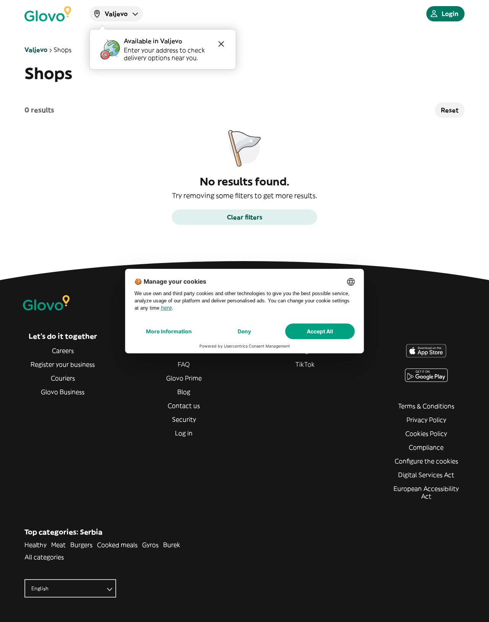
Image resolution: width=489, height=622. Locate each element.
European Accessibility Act (426, 492)
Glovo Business (62, 392)
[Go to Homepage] (47, 13)
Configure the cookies (426, 461)
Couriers (63, 378)
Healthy (35, 545)
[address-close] (221, 44)
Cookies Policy (426, 433)
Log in (184, 433)
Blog (183, 392)
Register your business (63, 364)
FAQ (184, 364)
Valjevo (35, 50)
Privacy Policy (426, 420)
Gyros (150, 545)
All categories (44, 557)
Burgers (81, 545)
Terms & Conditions (426, 406)
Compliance (426, 447)
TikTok (305, 364)
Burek (171, 545)
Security (184, 419)
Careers (63, 350)
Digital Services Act (426, 475)
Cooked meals (117, 545)
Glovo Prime (184, 378)
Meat (58, 545)
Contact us (184, 405)
